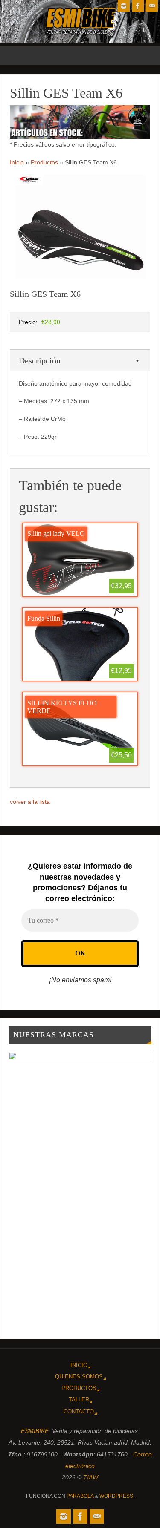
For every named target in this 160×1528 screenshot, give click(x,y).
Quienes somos (79, 1376)
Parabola (80, 1496)
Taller (79, 1399)
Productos (78, 1388)
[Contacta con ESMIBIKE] (152, 6)
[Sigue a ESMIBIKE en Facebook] (138, 6)
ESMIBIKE (35, 1430)
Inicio (78, 1365)
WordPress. (116, 1496)
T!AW (90, 1477)
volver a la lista (30, 801)
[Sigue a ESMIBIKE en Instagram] (124, 6)
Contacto (79, 1411)
